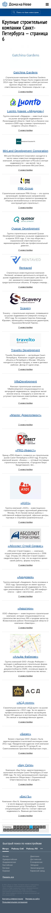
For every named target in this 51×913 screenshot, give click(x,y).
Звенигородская (37, 868)
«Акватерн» (26, 608)
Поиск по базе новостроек (27, 12)
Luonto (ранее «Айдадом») (25, 111)
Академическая (9, 862)
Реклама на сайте (32, 899)
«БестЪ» (26, 796)
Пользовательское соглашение (14, 902)
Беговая (6, 868)
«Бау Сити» (25, 765)
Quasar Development (25, 228)
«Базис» (25, 734)
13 (11, 830)
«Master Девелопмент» (26, 415)
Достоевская (35, 859)
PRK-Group (25, 188)
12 (8, 830)
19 (31, 830)
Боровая (6, 871)
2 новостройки (25, 91)
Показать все (8, 877)
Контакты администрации (12, 899)
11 (5, 830)
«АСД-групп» (25, 702)
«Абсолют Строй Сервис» (25, 546)
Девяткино (34, 856)
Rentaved (25, 267)
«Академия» (25, 577)
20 (34, 830)
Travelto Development (25, 350)
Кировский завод (37, 871)
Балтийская (8, 865)
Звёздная (34, 865)
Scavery (25, 308)
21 (37, 830)
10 (44, 827)
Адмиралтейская (10, 859)
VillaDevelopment (25, 381)
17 (24, 830)
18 (28, 830)
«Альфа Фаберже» (25, 656)
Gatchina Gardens (25, 72)
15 (18, 830)
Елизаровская (36, 862)
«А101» (26, 503)
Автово (6, 856)
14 (15, 830)
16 (21, 830)
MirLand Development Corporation (25, 150)
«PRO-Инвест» (25, 450)
